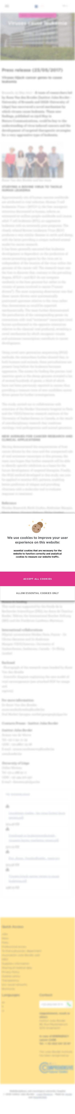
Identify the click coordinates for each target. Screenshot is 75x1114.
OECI (5, 959)
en (64, 6)
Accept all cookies (37, 579)
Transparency (10, 980)
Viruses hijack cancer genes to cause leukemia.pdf (34, 878)
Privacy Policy (10, 971)
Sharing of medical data (17, 967)
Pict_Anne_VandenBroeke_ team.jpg (34, 858)
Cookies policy (11, 976)
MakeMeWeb (40, 1097)
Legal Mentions (45, 1094)
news (24, 15)
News (5, 938)
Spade (68, 1094)
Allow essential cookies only (37, 593)
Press (5, 942)
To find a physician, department (22, 950)
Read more (37, 564)
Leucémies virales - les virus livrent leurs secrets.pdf (37, 815)
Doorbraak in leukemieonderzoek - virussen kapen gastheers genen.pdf (34, 837)
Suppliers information (15, 963)
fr (3, 1006)
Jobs (5, 934)
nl (3, 1010)
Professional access (14, 946)
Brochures (8, 988)
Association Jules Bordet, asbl (21, 955)
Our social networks (14, 984)
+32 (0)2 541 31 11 (52, 1004)
